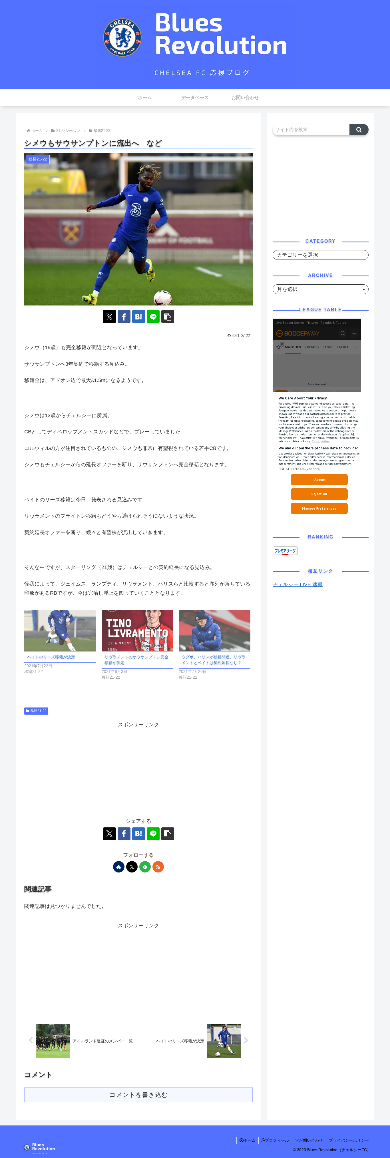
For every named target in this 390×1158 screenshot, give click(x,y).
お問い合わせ (311, 1140)
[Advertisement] (138, 769)
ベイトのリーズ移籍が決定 (51, 657)
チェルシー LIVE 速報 (298, 584)
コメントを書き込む (138, 1094)
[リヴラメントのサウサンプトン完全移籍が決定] (137, 630)
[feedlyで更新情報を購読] (145, 866)
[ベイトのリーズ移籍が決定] (60, 630)
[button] (167, 316)
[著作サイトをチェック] (118, 866)
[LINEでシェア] (153, 316)
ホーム (250, 1140)
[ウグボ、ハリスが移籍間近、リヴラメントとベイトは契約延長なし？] (214, 630)
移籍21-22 (39, 711)
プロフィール (277, 1140)
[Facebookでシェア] (124, 316)
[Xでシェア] (109, 316)
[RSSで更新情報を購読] (158, 866)
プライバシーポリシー (349, 1140)
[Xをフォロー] (132, 866)
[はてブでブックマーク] (138, 316)
